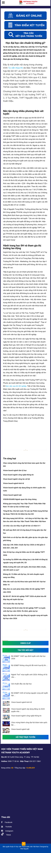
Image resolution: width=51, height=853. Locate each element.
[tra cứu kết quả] (25, 35)
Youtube (8, 827)
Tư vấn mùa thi (15, 68)
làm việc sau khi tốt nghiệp (16, 386)
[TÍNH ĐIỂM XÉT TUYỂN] (25, 25)
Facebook (8, 822)
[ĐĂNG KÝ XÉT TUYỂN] (25, 16)
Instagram (9, 831)
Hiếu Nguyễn (24, 849)
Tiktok (8, 835)
